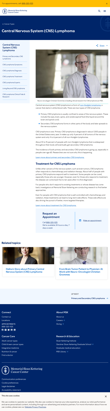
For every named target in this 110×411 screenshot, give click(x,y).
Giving (59, 324)
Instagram (2, 330)
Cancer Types (9, 24)
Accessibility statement (11, 390)
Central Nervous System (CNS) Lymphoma (11, 47)
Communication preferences (14, 379)
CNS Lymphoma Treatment (12, 76)
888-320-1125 (27, 3)
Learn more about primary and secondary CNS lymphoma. (60, 157)
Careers (59, 320)
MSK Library (61, 352)
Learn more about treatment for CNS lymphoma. (56, 205)
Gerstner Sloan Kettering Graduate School (74, 344)
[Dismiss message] (107, 3)
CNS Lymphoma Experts (11, 82)
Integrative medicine (10, 348)
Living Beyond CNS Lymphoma (14, 88)
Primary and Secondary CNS (88, 298)
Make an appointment (92, 220)
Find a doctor (7, 355)
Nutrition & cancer (9, 352)
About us (60, 317)
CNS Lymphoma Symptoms (12, 64)
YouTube (11, 330)
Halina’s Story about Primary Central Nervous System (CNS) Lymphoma (25, 270)
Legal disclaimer (8, 386)
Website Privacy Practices (35, 407)
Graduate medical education (68, 348)
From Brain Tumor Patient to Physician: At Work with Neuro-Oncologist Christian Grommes (81, 272)
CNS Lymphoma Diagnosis (12, 71)
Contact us (6, 317)
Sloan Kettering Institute (66, 341)
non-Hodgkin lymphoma (90, 105)
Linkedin (14, 330)
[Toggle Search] (99, 11)
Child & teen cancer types (12, 344)
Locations (6, 320)
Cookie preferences (10, 383)
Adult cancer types (9, 341)
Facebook (5, 330)
